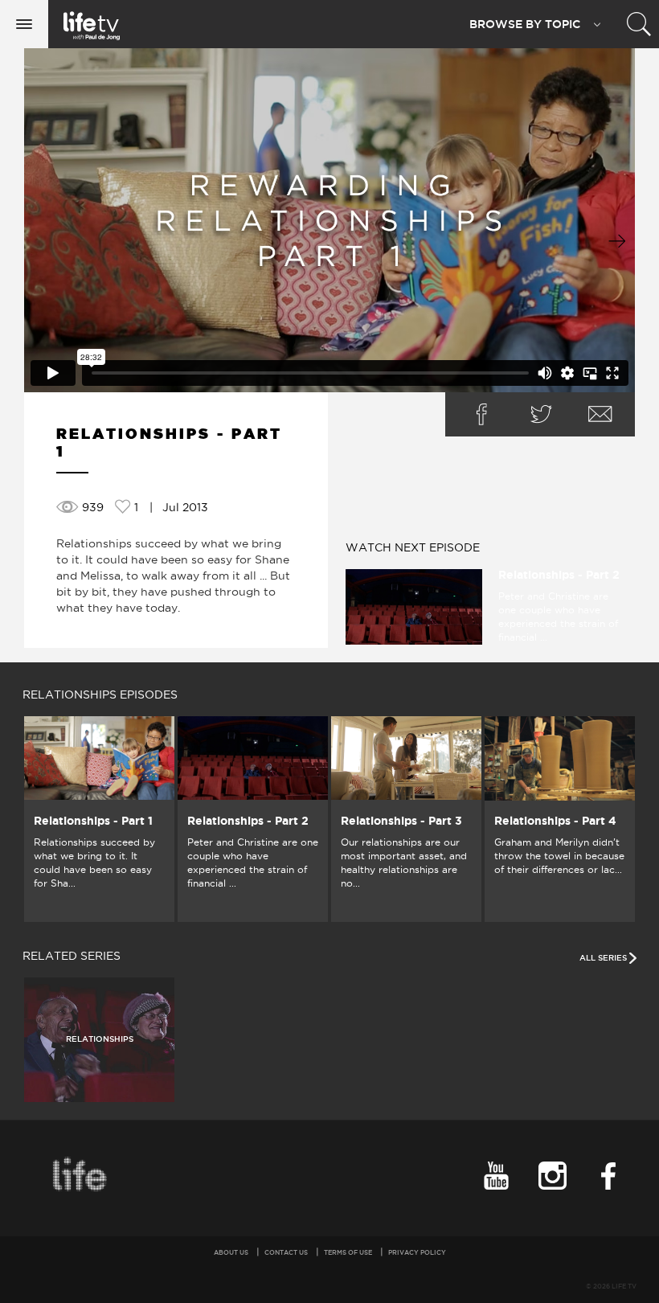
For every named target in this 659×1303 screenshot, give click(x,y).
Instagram (552, 1176)
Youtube (496, 1176)
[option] (99, 819)
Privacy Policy (417, 1252)
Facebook (481, 414)
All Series (604, 957)
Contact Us (286, 1252)
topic (524, 24)
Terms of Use (348, 1252)
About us (231, 1252)
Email (600, 414)
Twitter (541, 414)
